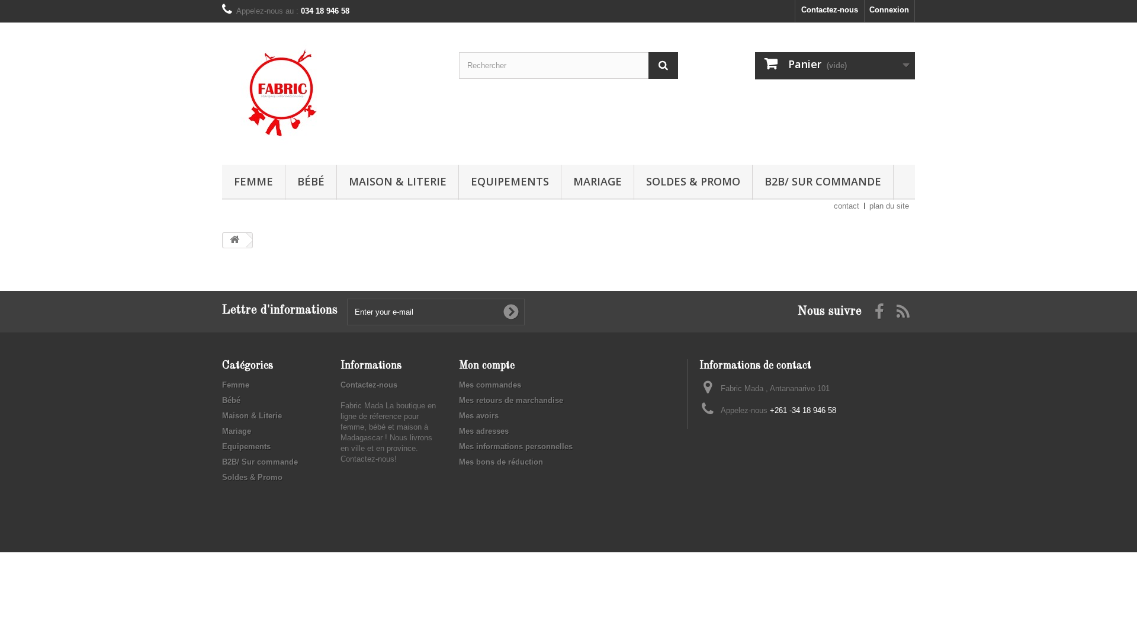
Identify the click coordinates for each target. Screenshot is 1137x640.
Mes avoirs (479, 415)
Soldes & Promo (693, 181)
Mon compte (487, 365)
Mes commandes (490, 384)
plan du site (889, 205)
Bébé (311, 181)
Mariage (597, 181)
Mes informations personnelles (516, 446)
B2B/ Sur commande (823, 181)
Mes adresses (484, 431)
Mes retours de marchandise (511, 400)
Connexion (889, 9)
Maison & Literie (398, 181)
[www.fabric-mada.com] (331, 90)
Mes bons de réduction (501, 461)
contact (846, 205)
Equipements (510, 181)
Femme (253, 181)
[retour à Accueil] (234, 240)
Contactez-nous (829, 9)
